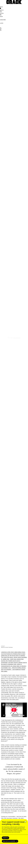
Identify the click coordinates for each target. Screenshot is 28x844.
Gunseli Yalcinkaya (9, 647)
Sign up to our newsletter (9, 841)
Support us (5, 837)
